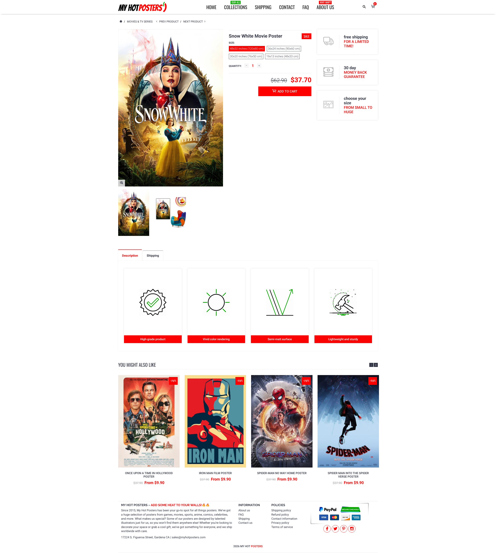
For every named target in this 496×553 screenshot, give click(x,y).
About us (244, 510)
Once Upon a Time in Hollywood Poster (149, 474)
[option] (133, 212)
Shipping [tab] (153, 255)
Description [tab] (130, 255)
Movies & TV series (139, 21)
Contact (287, 6)
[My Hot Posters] (142, 7)
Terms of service (282, 527)
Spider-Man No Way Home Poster (282, 473)
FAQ (305, 6)
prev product (169, 21)
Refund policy (280, 514)
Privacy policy (280, 523)
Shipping (263, 6)
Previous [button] (371, 365)
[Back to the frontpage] (120, 21)
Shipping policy (281, 510)
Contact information (284, 518)
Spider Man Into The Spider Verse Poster (348, 474)
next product (193, 21)
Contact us (245, 523)
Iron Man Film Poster (215, 473)
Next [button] (376, 365)
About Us (325, 5)
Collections (235, 5)
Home (211, 6)
